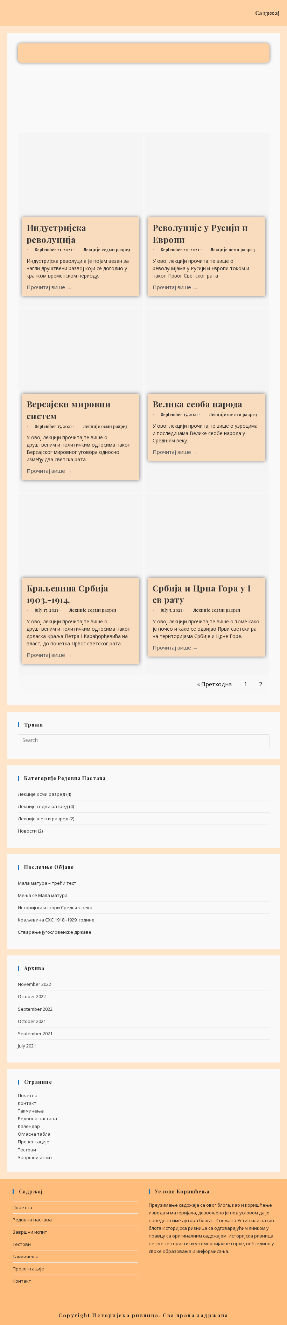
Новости (27, 831)
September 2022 (35, 1009)
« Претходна (214, 684)
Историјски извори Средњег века (55, 907)
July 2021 (27, 1046)
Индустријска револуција (56, 233)
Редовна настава (37, 1118)
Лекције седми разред (107, 249)
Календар (29, 1126)
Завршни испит (35, 1157)
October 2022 (32, 996)
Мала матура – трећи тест (47, 883)
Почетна (27, 1095)
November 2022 (34, 984)
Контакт (27, 1103)
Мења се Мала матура (43, 895)
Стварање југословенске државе (54, 932)
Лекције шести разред (233, 414)
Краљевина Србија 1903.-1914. (68, 593)
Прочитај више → (49, 287)
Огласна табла (34, 1134)
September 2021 (35, 1033)
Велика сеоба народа (198, 403)
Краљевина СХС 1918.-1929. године (56, 920)
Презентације (33, 1141)
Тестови (27, 1150)
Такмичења (31, 1111)
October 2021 (32, 1021)
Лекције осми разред (232, 249)
